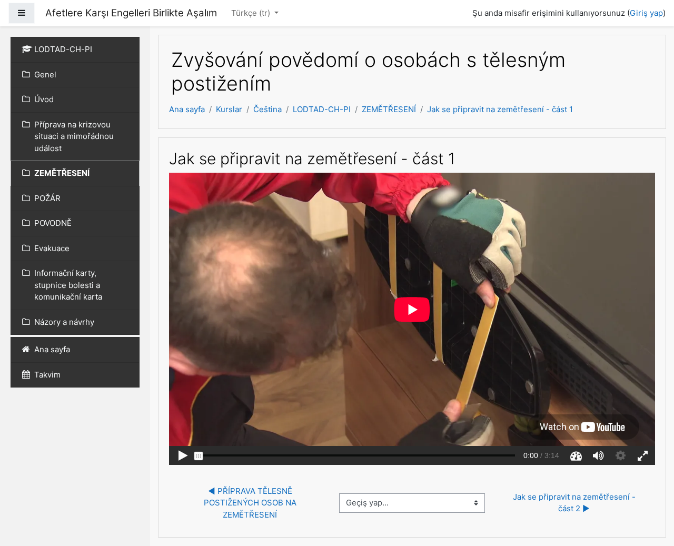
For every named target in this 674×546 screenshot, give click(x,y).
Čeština (267, 109)
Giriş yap (646, 13)
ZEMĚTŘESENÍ (389, 109)
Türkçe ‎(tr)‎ (251, 13)
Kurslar (229, 109)
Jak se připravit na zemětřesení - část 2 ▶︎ (575, 503)
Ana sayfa (187, 109)
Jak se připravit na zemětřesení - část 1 (500, 109)
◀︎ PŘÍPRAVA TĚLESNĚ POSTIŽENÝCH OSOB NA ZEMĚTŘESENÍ (251, 503)
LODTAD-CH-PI (322, 109)
